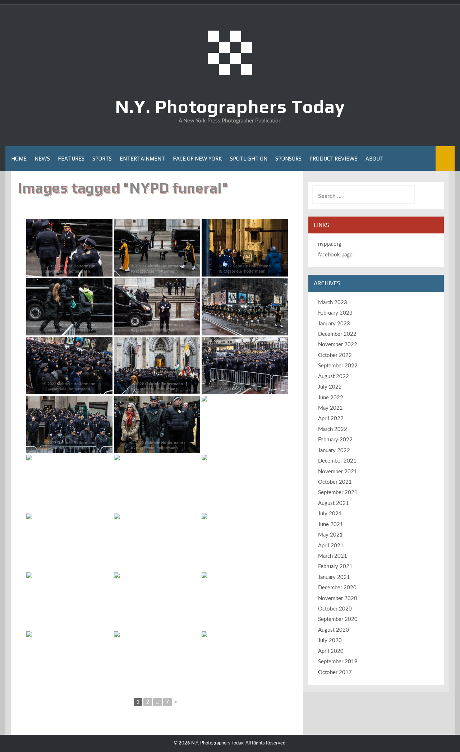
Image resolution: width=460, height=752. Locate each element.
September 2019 (338, 661)
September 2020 (338, 619)
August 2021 (333, 503)
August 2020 (333, 630)
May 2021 (330, 535)
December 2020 (337, 587)
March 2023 (332, 302)
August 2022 (333, 376)
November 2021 (337, 471)
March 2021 (332, 556)
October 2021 (335, 482)
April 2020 (331, 651)
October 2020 (335, 609)
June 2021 (330, 524)
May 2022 (330, 408)
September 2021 (338, 492)
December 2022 (337, 334)
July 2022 (330, 387)
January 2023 (334, 323)
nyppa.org (329, 244)
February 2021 (335, 566)
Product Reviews (333, 158)
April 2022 (331, 418)
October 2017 (335, 672)
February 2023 (335, 313)
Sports (102, 158)
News (42, 158)
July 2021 (330, 513)
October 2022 (335, 355)
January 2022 (334, 450)
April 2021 (331, 545)
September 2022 (338, 365)
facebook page (335, 254)
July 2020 (330, 640)
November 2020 (337, 598)
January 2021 (334, 577)
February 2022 (335, 439)
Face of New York (197, 158)
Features (71, 158)
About (374, 158)
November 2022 (337, 344)
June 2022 (330, 397)
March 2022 (332, 429)
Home (19, 158)
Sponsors (288, 158)
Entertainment (142, 158)
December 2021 (337, 461)
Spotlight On (248, 158)
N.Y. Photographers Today (230, 106)
